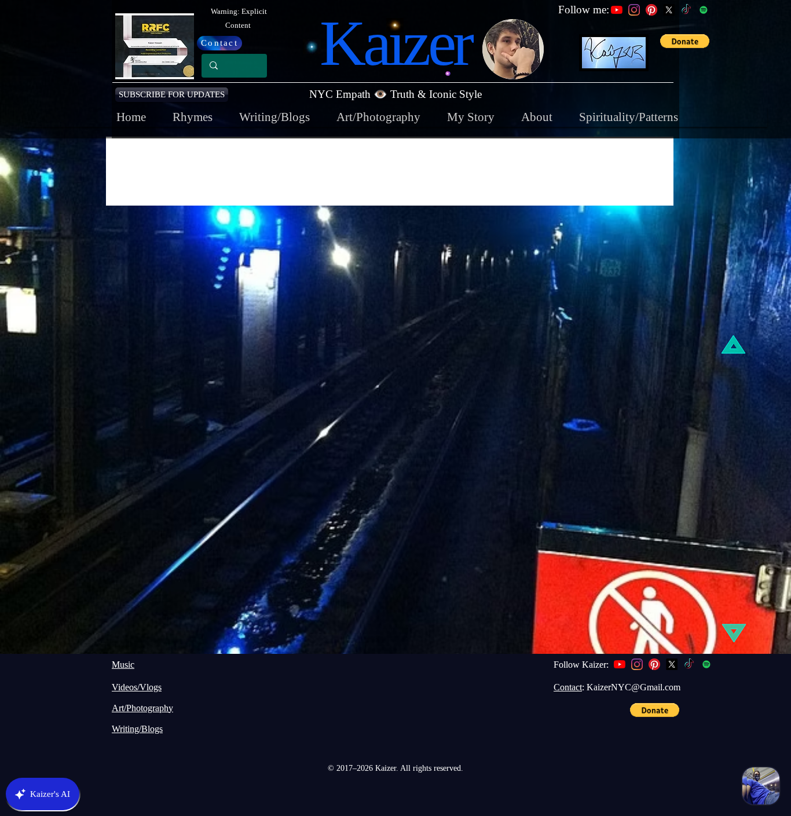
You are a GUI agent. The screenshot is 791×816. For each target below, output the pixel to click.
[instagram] (637, 664)
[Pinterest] (651, 10)
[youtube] (619, 664)
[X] (669, 10)
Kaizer (395, 43)
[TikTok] (686, 10)
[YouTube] (616, 10)
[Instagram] (634, 10)
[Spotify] (703, 10)
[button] (171, 94)
